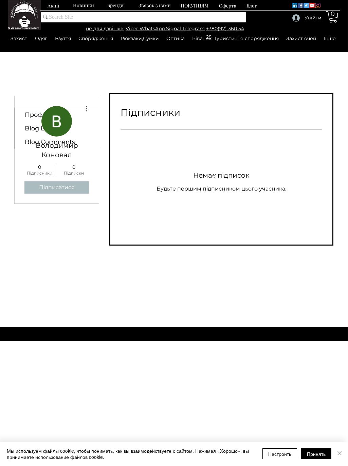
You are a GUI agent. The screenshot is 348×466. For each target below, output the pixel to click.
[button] (333, 17)
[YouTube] (312, 5)
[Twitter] (306, 5)
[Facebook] (300, 5)
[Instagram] (317, 5)
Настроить (279, 453)
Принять (316, 453)
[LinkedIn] (294, 5)
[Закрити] (339, 454)
